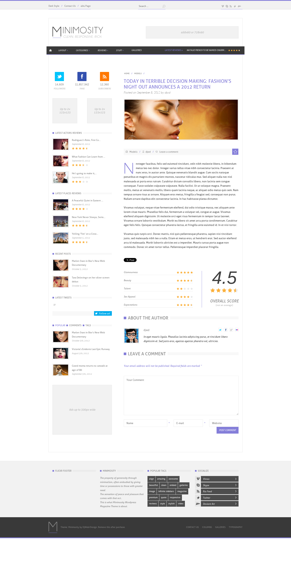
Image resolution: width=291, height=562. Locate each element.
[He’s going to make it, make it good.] (60, 182)
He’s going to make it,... (84, 173)
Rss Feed (207, 491)
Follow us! (104, 313)
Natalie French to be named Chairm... (206, 50)
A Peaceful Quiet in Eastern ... (87, 200)
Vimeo (206, 479)
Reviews (103, 50)
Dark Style (53, 6)
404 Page (86, 6)
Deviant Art (209, 504)
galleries (184, 485)
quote (163, 497)
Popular (60, 325)
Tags (88, 325)
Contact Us (70, 6)
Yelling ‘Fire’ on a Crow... (85, 233)
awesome (173, 479)
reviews (153, 503)
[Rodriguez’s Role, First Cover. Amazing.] (60, 149)
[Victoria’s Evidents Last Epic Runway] (60, 358)
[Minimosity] (77, 32)
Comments (75, 325)
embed (173, 485)
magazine (182, 491)
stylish (171, 503)
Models (138, 73)
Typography (235, 527)
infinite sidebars (166, 491)
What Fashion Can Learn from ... (88, 156)
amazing (161, 479)
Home (50, 50)
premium (153, 497)
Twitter (206, 497)
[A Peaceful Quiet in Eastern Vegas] (60, 209)
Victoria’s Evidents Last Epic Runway (91, 349)
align (151, 479)
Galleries (136, 50)
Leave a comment (168, 151)
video (180, 503)
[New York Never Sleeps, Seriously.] (60, 226)
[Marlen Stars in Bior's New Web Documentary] (60, 341)
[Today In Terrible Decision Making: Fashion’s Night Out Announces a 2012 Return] (181, 138)
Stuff (120, 50)
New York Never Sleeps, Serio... (88, 217)
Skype (206, 485)
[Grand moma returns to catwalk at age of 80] (60, 374)
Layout (63, 50)
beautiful (153, 485)
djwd (167, 92)
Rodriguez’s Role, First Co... (86, 140)
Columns (207, 527)
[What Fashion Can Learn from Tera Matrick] (60, 165)
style (162, 503)
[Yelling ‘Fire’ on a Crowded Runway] (60, 242)
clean (163, 485)
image (152, 491)
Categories (83, 50)
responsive (175, 497)
